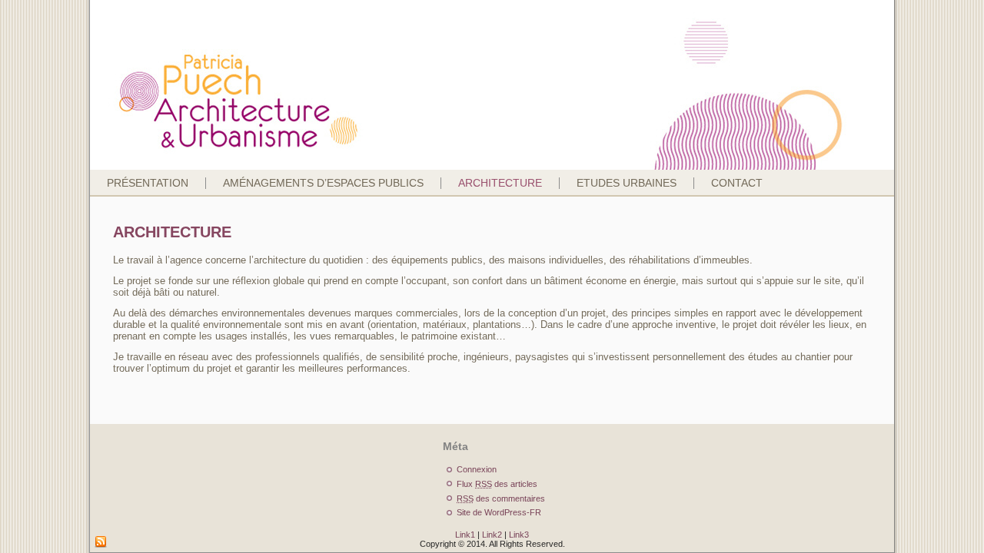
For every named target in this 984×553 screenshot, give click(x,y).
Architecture (500, 183)
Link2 (492, 534)
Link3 (519, 534)
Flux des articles (497, 483)
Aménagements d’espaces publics (323, 183)
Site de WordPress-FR (499, 512)
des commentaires (501, 498)
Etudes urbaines (626, 183)
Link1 (465, 534)
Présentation (147, 183)
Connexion (477, 469)
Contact (737, 183)
